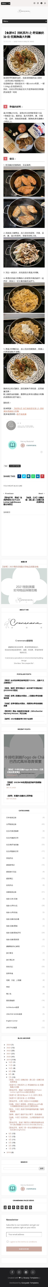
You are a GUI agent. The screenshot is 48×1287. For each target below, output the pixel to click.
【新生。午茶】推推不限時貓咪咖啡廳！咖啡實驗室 (26, 1110)
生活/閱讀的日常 (12, 851)
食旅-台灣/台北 (11, 905)
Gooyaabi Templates (30, 1283)
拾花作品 (9, 885)
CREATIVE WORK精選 (14, 1014)
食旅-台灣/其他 (11, 912)
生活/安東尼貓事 (12, 831)
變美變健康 (10, 1000)
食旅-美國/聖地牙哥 (13, 933)
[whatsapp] (45, 3)
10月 (10, 1068)
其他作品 (9, 858)
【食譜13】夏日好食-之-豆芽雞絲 (21, 1098)
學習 (8, 987)
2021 (9, 1053)
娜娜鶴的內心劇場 (13, 946)
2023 (9, 1047)
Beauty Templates (31, 1278)
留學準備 (9, 973)
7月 (10, 1077)
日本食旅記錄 (11, 817)
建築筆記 (9, 878)
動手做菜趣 (21, 414)
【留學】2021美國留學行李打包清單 (18, 719)
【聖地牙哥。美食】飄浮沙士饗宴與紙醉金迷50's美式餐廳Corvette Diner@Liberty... (26, 1123)
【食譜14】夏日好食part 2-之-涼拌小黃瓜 (25, 1095)
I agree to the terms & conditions (23, 1242)
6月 (10, 1133)
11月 (10, 1065)
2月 (10, 1145)
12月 (10, 1062)
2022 (9, 1050)
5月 (10, 1136)
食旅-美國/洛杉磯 (12, 919)
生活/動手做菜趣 (15, 466)
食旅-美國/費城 (11, 926)
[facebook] (12, 1272)
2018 (9, 1152)
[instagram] (34, 3)
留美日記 (9, 966)
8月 (10, 1074)
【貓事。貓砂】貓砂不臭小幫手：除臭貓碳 (25, 1114)
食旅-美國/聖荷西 (12, 939)
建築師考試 (10, 865)
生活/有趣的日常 (12, 838)
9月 (10, 1071)
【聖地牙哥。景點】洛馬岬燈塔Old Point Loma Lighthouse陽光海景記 (25, 1091)
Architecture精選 (12, 1007)
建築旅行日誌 (11, 872)
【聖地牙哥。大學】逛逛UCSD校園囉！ (24, 1101)
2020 (9, 1056)
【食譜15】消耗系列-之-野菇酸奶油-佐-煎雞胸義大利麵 (26, 1086)
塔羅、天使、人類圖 (13, 980)
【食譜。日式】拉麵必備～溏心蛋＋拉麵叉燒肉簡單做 (26, 1080)
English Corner (12, 1021)
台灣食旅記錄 (11, 824)
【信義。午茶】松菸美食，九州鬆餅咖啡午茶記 (26, 1118)
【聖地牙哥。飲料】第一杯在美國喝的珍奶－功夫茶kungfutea (26, 1128)
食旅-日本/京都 (11, 899)
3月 (10, 1142)
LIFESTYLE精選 (11, 1027)
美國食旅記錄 (11, 892)
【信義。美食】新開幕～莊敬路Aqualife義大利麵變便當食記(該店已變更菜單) (25, 1105)
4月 (10, 1139)
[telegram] (41, 3)
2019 (9, 1059)
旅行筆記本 (10, 960)
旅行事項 (9, 953)
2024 (9, 1044)
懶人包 (8, 994)
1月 (10, 1148)
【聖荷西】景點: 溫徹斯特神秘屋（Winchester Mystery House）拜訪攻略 (23, 712)
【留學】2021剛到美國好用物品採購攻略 (20, 566)
